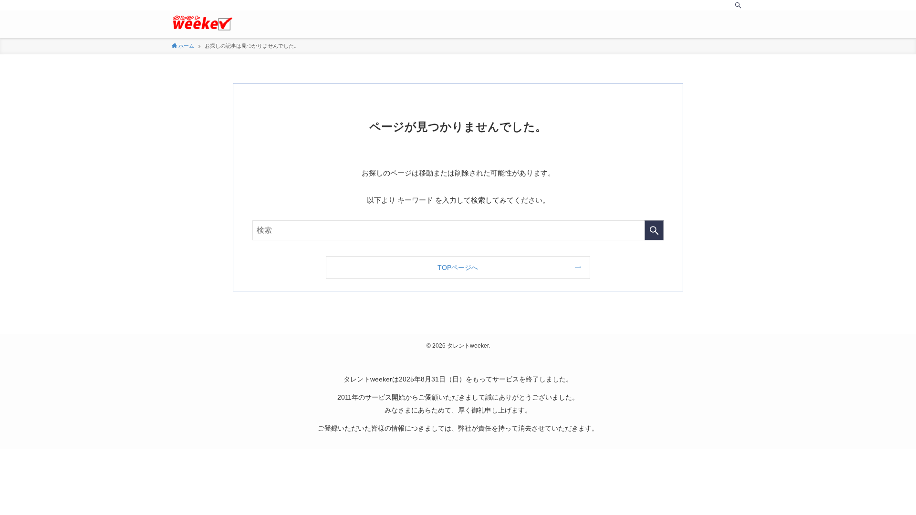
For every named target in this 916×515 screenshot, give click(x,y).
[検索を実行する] (654, 230)
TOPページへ (457, 267)
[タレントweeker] (202, 23)
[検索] (738, 5)
